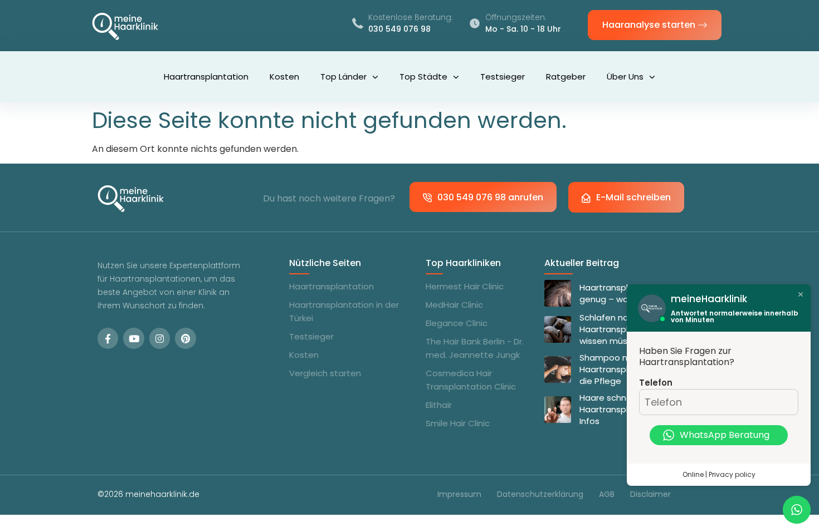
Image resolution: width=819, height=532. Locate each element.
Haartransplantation (206, 76)
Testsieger (502, 76)
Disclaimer (650, 494)
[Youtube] (133, 338)
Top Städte (423, 76)
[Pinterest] (185, 338)
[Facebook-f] (108, 338)
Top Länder (343, 76)
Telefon (655, 382)
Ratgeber (566, 76)
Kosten (284, 76)
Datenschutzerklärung (540, 494)
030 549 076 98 (399, 29)
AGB (607, 494)
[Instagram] (159, 338)
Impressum (459, 494)
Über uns (625, 76)
